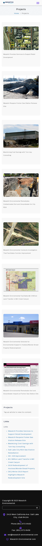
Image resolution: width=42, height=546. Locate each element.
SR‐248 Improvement (17, 456)
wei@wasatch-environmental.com (23, 535)
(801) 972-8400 (24, 524)
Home (16, 13)
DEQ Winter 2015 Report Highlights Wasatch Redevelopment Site (18, 475)
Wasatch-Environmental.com (23, 539)
